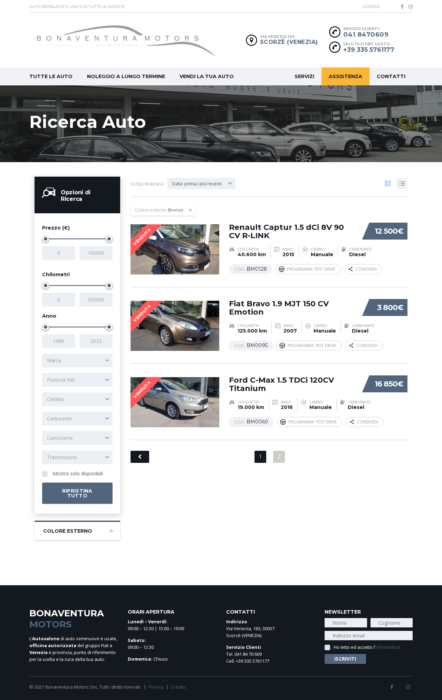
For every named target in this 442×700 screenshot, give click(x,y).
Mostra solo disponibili (77, 473)
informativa (388, 647)
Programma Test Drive (311, 269)
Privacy (156, 687)
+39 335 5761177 (368, 50)
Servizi (304, 76)
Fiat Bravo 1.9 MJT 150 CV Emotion (279, 308)
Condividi (366, 269)
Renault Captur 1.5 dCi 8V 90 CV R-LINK (286, 231)
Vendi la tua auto (207, 76)
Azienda (371, 6)
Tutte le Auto (51, 76)
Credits (178, 687)
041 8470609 (366, 34)
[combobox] (77, 360)
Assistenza (345, 76)
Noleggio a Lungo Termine (126, 76)
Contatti (391, 76)
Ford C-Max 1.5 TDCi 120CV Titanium (281, 384)
